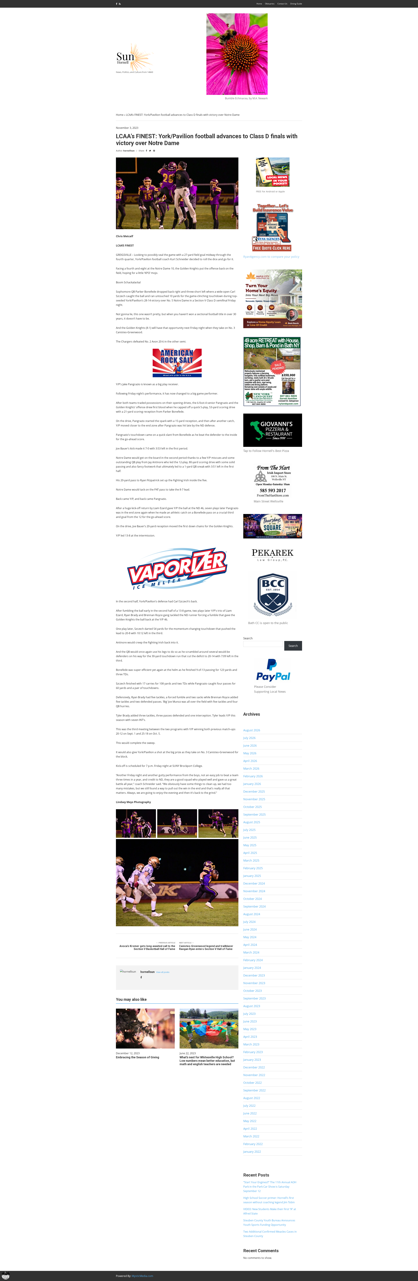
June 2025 (250, 837)
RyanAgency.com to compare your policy (271, 257)
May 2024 (249, 937)
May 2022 (249, 1121)
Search (248, 638)
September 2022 (254, 1090)
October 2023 (252, 991)
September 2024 (254, 906)
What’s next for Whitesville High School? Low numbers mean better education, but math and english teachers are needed (207, 1061)
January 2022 (252, 1152)
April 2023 (250, 1037)
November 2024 (254, 891)
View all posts (162, 972)
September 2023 (254, 998)
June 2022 (250, 1113)
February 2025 (253, 868)
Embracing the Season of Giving (137, 1057)
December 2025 (254, 791)
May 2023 (249, 1029)
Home (259, 3)
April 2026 (250, 761)
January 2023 (252, 1060)
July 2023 (249, 1014)
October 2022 (252, 1083)
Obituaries (269, 3)
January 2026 (252, 784)
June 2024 (250, 929)
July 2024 (249, 922)
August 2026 (251, 730)
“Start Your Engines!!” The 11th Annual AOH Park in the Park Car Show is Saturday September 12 (269, 1186)
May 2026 (249, 753)
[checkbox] (6, 1275)
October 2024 (252, 899)
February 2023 (253, 1052)
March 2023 (251, 1044)
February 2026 (253, 776)
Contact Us (282, 3)
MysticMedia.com (142, 1276)
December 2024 (254, 883)
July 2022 (249, 1106)
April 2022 (250, 1129)
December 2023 (254, 975)
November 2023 (254, 983)
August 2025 (251, 822)
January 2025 (252, 876)
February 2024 (253, 960)
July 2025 (249, 830)
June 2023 (250, 1021)
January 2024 (252, 968)
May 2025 (249, 845)
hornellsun (129, 150)
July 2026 (249, 738)
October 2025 (252, 807)
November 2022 (254, 1075)
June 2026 (250, 745)
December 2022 (254, 1067)
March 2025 (251, 860)
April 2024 (250, 945)
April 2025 (250, 853)
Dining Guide (296, 3)
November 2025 (254, 799)
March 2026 (251, 768)
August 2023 (251, 1006)
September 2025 (254, 814)
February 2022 (253, 1144)
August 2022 (251, 1098)
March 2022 (251, 1136)
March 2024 (251, 952)
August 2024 (251, 914)
